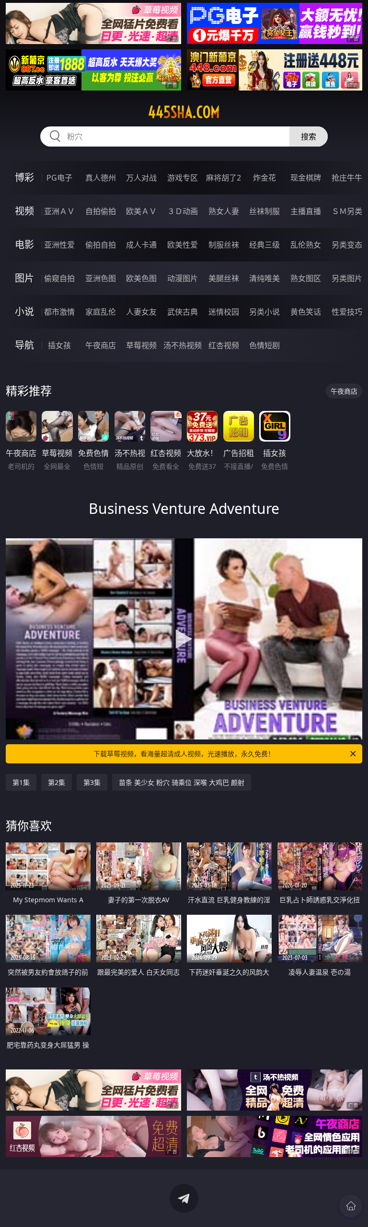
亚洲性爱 (59, 244)
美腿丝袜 (223, 278)
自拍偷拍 (100, 211)
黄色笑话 (305, 312)
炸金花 (264, 177)
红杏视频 (223, 345)
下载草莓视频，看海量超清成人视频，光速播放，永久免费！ (184, 753)
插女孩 (59, 345)
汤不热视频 (182, 345)
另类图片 (347, 278)
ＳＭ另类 (347, 211)
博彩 (24, 177)
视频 (24, 210)
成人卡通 (141, 244)
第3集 (92, 782)
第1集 (21, 782)
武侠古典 (182, 312)
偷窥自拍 (59, 278)
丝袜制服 (264, 211)
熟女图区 (305, 278)
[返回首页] (350, 1205)
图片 (24, 278)
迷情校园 (223, 312)
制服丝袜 (223, 244)
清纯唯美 (264, 278)
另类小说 (264, 312)
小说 (24, 311)
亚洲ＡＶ (59, 211)
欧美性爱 (182, 244)
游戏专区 (182, 177)
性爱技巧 (347, 312)
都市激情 (59, 312)
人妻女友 (141, 312)
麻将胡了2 (223, 177)
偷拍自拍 (100, 244)
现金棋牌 (305, 177)
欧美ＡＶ (141, 211)
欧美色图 (141, 278)
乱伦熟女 (305, 244)
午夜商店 (100, 345)
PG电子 (59, 177)
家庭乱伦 (100, 312)
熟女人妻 (223, 211)
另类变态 (347, 244)
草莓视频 (141, 345)
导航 (24, 345)
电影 (24, 244)
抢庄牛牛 (347, 177)
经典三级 (264, 244)
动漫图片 (182, 278)
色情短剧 (264, 345)
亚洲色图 (100, 278)
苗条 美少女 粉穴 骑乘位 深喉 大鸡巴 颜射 (181, 782)
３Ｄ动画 (182, 211)
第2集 (56, 782)
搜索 (308, 136)
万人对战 (141, 177)
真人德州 (100, 177)
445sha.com (184, 112)
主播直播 (305, 211)
